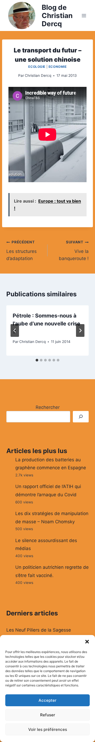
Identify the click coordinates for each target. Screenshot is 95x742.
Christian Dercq (38, 75)
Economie (58, 67)
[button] (87, 641)
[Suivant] (80, 330)
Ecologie (36, 67)
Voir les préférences (47, 729)
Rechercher (48, 407)
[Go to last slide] (15, 330)
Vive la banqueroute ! (74, 250)
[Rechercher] (81, 416)
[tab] (37, 360)
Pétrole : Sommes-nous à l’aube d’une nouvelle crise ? (46, 323)
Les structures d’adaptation (21, 250)
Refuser (47, 714)
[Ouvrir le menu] (84, 15)
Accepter (47, 700)
